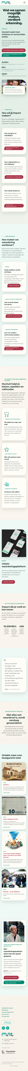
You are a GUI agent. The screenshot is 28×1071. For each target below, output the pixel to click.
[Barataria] (14, 771)
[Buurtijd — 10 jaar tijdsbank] (14, 878)
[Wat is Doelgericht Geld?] (14, 806)
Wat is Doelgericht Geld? (10, 819)
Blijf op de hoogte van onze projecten (13, 982)
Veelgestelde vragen (7, 1008)
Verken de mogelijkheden (11, 205)
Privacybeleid (5, 1016)
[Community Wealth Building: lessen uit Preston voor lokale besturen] (14, 840)
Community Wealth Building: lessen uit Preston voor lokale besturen (12, 855)
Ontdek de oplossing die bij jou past (12, 55)
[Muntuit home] (6, 2)
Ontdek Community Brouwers (12, 348)
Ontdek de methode (14, 316)
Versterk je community (14, 177)
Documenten (5, 1014)
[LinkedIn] (7, 1028)
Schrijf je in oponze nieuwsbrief (7, 1022)
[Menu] (24, 2)
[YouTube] (3, 1028)
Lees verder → (7, 792)
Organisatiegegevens (8, 1012)
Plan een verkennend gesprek (13, 50)
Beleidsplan (5, 1010)
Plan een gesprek (11, 977)
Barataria (6, 784)
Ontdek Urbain (14, 285)
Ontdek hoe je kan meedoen (12, 148)
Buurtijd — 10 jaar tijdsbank (11, 891)
